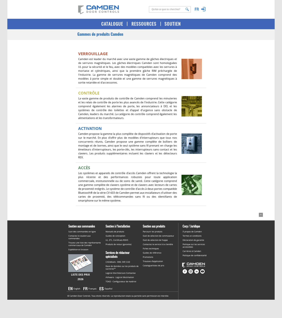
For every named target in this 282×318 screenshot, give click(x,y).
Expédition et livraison (78, 249)
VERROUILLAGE (93, 53)
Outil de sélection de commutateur (158, 235)
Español (108, 288)
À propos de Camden (192, 231)
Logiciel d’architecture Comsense (121, 273)
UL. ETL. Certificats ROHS (117, 240)
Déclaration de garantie (193, 240)
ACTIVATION (90, 128)
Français (92, 288)
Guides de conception (115, 235)
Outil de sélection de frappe (155, 240)
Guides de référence (152, 252)
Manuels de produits (115, 231)
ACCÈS (84, 168)
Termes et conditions (192, 235)
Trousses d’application (153, 261)
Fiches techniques (151, 248)
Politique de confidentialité (195, 255)
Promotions (148, 257)
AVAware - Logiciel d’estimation (120, 277)
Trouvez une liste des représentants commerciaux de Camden (84, 244)
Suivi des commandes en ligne (82, 231)
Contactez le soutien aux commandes (79, 237)
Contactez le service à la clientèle (158, 244)
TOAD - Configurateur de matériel (121, 281)
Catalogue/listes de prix (153, 265)
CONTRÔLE (88, 93)
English (76, 288)
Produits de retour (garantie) (119, 244)
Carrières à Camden (192, 251)
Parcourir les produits (152, 231)
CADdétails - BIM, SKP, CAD (118, 262)
